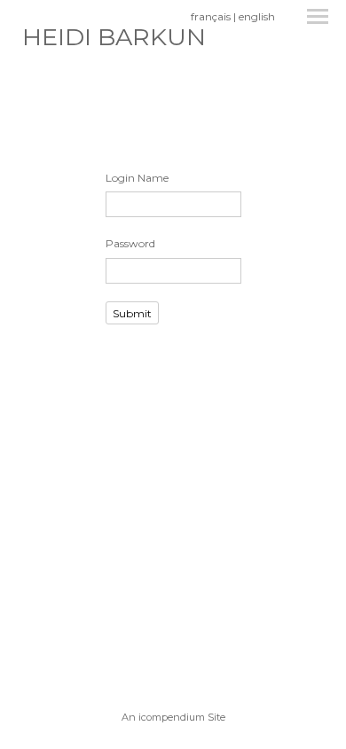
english (257, 16)
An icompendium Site (173, 717)
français (211, 16)
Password (130, 243)
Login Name (137, 177)
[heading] (114, 41)
